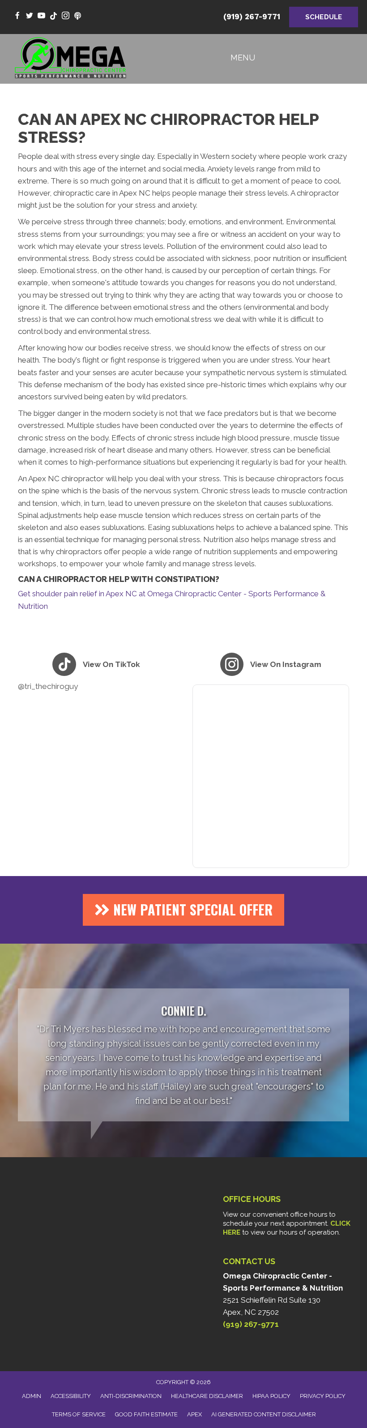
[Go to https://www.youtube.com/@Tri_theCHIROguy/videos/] (41, 16)
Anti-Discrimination (131, 1396)
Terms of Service (79, 1414)
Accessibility (71, 1396)
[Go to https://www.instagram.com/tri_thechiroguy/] (65, 16)
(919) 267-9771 (251, 16)
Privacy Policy (323, 1396)
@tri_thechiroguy (48, 686)
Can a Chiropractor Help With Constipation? (118, 579)
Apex (194, 1414)
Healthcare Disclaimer (207, 1396)
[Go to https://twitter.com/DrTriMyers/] (29, 16)
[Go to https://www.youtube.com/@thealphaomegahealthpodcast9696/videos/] (77, 16)
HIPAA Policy (271, 1396)
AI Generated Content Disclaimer (263, 1414)
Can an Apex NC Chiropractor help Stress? (168, 128)
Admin (31, 1396)
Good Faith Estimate (146, 1414)
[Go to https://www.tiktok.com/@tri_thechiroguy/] (53, 16)
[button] (183, 910)
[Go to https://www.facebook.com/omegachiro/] (17, 16)
